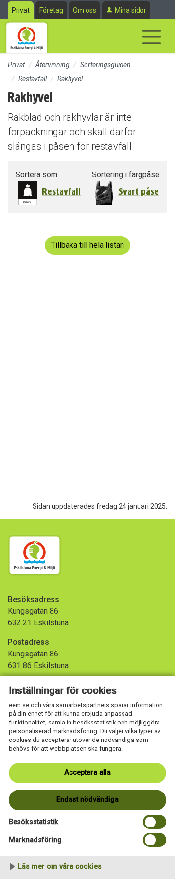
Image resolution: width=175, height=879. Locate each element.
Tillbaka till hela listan (87, 245)
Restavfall (32, 79)
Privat (21, 10)
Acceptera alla (87, 772)
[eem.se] (26, 36)
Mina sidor (130, 10)
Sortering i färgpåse (125, 174)
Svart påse (138, 192)
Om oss (84, 10)
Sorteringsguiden (105, 65)
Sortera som (36, 174)
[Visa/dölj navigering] (151, 37)
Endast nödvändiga (87, 799)
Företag (51, 10)
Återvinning (52, 65)
